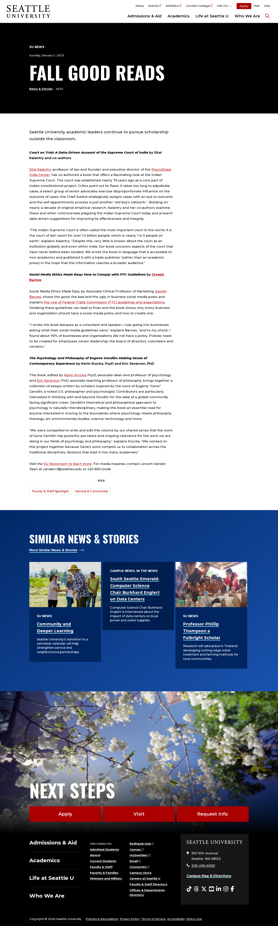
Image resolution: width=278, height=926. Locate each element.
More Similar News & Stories (53, 550)
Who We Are (247, 16)
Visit (256, 6)
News (140, 6)
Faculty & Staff (101, 867)
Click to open (224, 6)
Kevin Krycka (75, 375)
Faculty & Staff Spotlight (50, 491)
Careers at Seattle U (145, 878)
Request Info (212, 814)
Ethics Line (194, 919)
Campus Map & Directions (209, 876)
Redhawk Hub (140, 843)
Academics (178, 16)
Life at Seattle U (212, 16)
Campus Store (140, 873)
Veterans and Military (106, 878)
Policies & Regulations (102, 919)
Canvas (135, 849)
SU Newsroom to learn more (68, 464)
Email (134, 861)
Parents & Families (104, 873)
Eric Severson (48, 380)
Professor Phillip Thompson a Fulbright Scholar (201, 631)
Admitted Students (104, 849)
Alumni (95, 855)
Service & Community (91, 491)
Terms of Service (153, 919)
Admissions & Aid (144, 16)
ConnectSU (138, 867)
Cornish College (198, 6)
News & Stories (41, 89)
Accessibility (176, 919)
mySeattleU (139, 855)
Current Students (103, 861)
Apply (244, 6)
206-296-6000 (203, 866)
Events (153, 6)
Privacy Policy (130, 919)
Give (267, 6)
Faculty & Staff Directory (148, 884)
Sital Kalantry (40, 169)
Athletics (172, 6)
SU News (36, 47)
